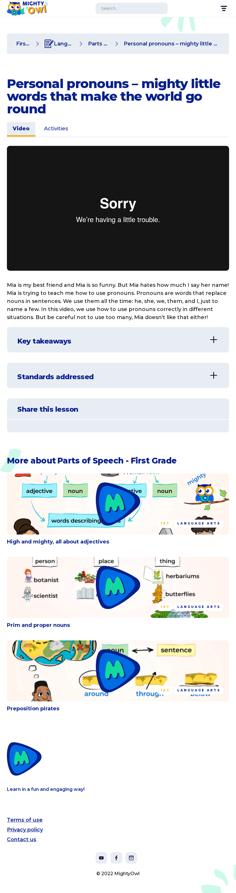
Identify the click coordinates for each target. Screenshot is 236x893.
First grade (23, 44)
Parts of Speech (99, 44)
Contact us (21, 839)
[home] (27, 8)
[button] (223, 8)
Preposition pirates (33, 708)
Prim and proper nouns (38, 625)
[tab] (21, 129)
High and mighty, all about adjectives (58, 542)
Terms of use (25, 820)
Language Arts (64, 44)
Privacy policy (25, 830)
